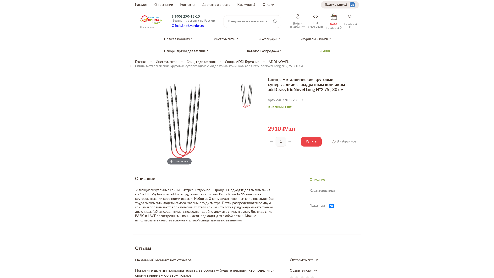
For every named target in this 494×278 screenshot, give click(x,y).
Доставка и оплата (216, 4)
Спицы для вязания (201, 62)
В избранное (346, 141)
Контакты (187, 4)
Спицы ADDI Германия (242, 62)
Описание (317, 179)
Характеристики (322, 190)
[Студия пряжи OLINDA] (150, 24)
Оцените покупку (303, 270)
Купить (311, 141)
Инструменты (166, 62)
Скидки (268, 4)
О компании (163, 4)
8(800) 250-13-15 (186, 16)
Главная (140, 62)
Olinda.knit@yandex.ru (188, 25)
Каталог (141, 4)
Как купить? (246, 4)
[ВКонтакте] (331, 206)
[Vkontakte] (352, 4)
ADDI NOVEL (279, 62)
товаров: (350, 25)
